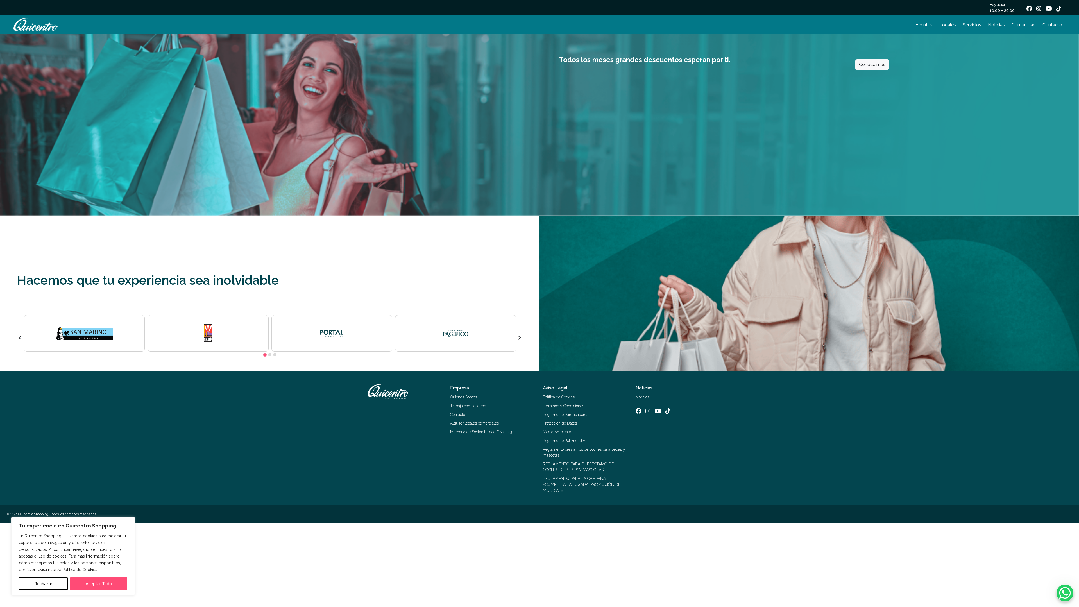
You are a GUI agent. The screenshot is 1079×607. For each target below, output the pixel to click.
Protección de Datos (560, 423)
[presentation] (20, 337)
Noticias (996, 25)
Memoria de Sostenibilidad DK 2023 (481, 432)
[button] (264, 354)
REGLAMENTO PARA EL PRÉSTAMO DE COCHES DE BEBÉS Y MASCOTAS (578, 467)
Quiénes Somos (463, 397)
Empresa (459, 388)
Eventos (924, 25)
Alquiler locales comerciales (474, 423)
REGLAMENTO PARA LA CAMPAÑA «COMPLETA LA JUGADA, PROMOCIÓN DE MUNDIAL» (581, 484)
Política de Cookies (559, 397)
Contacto (1052, 25)
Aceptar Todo (99, 583)
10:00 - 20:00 (1002, 10)
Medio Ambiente (557, 432)
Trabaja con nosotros (468, 406)
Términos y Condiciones (563, 406)
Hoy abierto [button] (1002, 8)
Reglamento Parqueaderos (565, 414)
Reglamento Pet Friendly (564, 440)
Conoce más (872, 64)
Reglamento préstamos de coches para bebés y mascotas (584, 452)
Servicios (972, 25)
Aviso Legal (555, 388)
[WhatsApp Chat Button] (1065, 593)
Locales (947, 25)
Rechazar (43, 583)
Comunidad (1024, 25)
